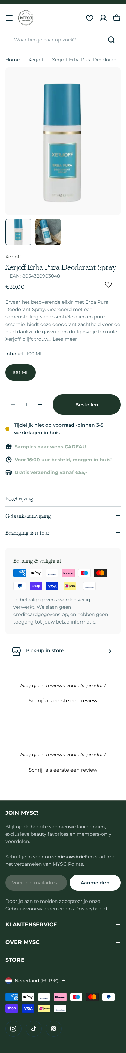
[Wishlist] (90, 18)
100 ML (20, 372)
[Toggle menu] (9, 18)
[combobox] (63, 40)
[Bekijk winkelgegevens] (109, 651)
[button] (63, 699)
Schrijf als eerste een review (63, 700)
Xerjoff (36, 60)
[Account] (103, 18)
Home (12, 60)
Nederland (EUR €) (37, 981)
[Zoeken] (111, 40)
